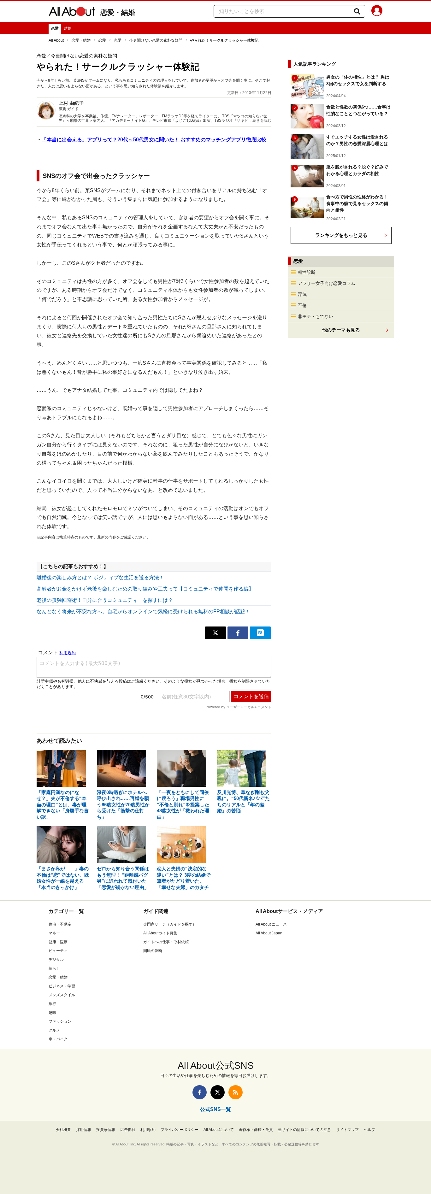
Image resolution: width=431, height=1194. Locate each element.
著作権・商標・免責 (256, 1129)
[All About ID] (376, 11)
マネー (54, 933)
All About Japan (269, 933)
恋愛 (55, 28)
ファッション (60, 1021)
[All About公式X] (217, 1092)
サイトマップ (347, 1129)
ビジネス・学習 (62, 986)
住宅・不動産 (60, 924)
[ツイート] (215, 632)
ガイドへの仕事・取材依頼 (166, 942)
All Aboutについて (219, 1129)
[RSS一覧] (235, 1092)
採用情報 (83, 1129)
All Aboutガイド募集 (160, 933)
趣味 (52, 1012)
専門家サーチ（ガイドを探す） (169, 924)
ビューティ (58, 951)
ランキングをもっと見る (341, 235)
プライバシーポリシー (179, 1129)
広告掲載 (127, 1129)
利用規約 (148, 1129)
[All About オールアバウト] (72, 12)
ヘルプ (369, 1129)
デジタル (56, 959)
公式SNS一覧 (215, 1109)
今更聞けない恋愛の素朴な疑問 (155, 40)
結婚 (67, 28)
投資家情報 (105, 1129)
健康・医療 (58, 942)
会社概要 (63, 1129)
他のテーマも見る (341, 329)
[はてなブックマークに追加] (260, 632)
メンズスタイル (62, 995)
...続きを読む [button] (260, 120)
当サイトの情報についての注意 (304, 1129)
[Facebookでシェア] (237, 632)
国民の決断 (152, 951)
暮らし (54, 968)
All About (56, 40)
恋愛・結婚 (117, 12)
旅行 (52, 1004)
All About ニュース (271, 924)
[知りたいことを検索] (357, 11)
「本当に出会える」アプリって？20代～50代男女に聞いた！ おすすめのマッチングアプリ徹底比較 (154, 139)
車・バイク (58, 1039)
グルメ (54, 1030)
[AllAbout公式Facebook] (199, 1092)
